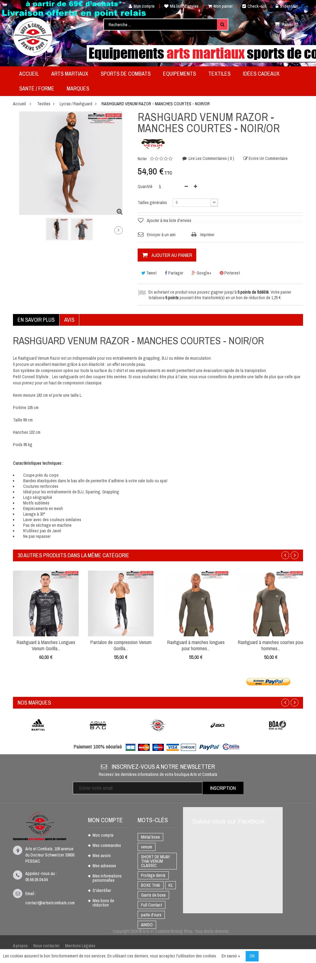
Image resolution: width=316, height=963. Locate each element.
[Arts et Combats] (33, 37)
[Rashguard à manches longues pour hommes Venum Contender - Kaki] (196, 603)
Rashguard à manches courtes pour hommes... (271, 645)
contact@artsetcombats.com (50, 903)
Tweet (150, 273)
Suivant (118, 230)
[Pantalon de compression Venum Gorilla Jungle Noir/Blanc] (121, 603)
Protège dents (153, 875)
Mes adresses (104, 866)
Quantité (145, 186)
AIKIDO (147, 924)
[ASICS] (218, 725)
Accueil (19, 104)
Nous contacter (46, 946)
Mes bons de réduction (103, 903)
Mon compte (144, 6)
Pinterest (231, 273)
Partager (175, 273)
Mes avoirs (102, 855)
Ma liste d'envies (184, 6)
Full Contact (151, 905)
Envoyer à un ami (161, 234)
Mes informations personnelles (107, 878)
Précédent (20, 231)
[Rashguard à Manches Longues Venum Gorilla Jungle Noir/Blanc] (46, 603)
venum (146, 847)
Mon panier (223, 6)
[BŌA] (277, 725)
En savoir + (231, 956)
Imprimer (207, 234)
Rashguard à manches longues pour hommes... (196, 645)
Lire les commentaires (211, 158)
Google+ (203, 273)
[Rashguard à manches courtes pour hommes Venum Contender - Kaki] (271, 603)
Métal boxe (150, 837)
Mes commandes (107, 845)
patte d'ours (151, 915)
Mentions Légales (80, 946)
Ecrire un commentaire (268, 158)
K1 (170, 885)
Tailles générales (153, 202)
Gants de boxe (153, 895)
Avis (69, 320)
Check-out (256, 6)
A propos (20, 946)
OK (252, 956)
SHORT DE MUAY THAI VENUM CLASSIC (155, 861)
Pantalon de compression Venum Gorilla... (121, 645)
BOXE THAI (150, 885)
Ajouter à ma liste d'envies (169, 220)
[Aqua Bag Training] (98, 725)
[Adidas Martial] (38, 725)
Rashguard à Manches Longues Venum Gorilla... (46, 645)
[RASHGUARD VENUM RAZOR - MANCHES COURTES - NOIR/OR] (57, 229)
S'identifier (289, 6)
